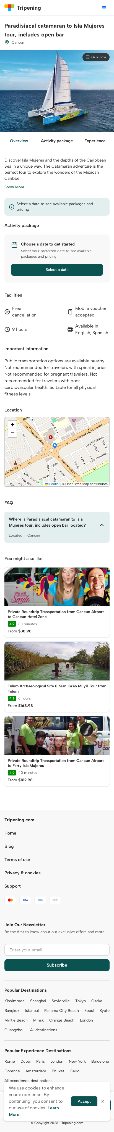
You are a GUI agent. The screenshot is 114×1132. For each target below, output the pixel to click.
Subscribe (57, 965)
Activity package (57, 140)
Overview (19, 140)
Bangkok (11, 1010)
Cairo (74, 1071)
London (86, 1020)
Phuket (58, 1071)
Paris (40, 1061)
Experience (94, 140)
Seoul (89, 1010)
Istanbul (32, 1010)
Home (10, 833)
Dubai (25, 1061)
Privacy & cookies (22, 872)
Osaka (96, 1001)
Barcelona (100, 1061)
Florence (12, 1071)
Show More (14, 187)
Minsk (38, 1020)
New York (77, 1061)
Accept (84, 1101)
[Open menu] (104, 7)
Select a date (57, 269)
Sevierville (61, 1001)
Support (12, 886)
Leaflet (53, 483)
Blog (9, 846)
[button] (55, 446)
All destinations (43, 1030)
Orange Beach (61, 1020)
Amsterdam (35, 1071)
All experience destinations (28, 1080)
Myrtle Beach (16, 1020)
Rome (9, 1061)
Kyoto (105, 1010)
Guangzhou (14, 1030)
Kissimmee (14, 1001)
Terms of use (17, 859)
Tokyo (80, 1001)
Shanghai (38, 1001)
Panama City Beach (61, 1010)
